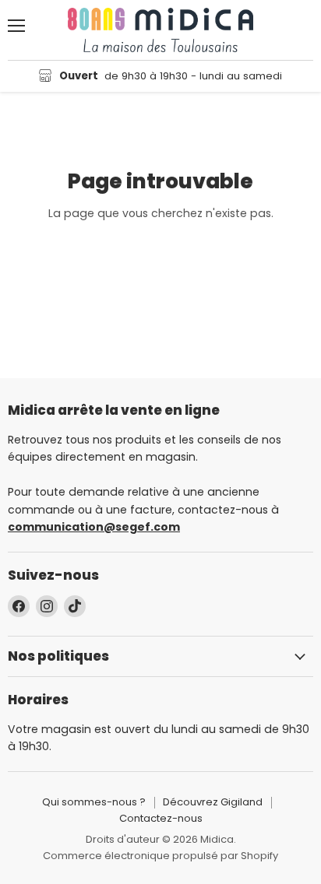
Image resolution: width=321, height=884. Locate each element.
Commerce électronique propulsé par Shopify (160, 855)
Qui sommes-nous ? (94, 802)
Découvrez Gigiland (213, 802)
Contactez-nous (161, 818)
